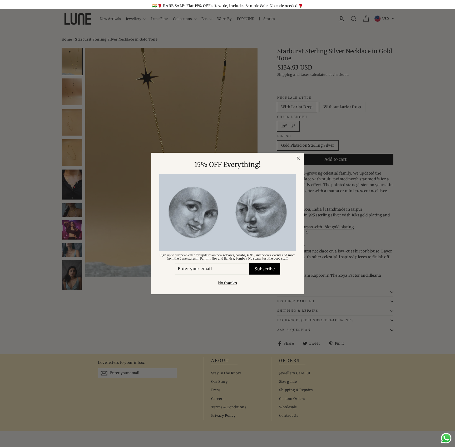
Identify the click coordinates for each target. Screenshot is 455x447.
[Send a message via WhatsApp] (446, 438)
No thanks (227, 283)
